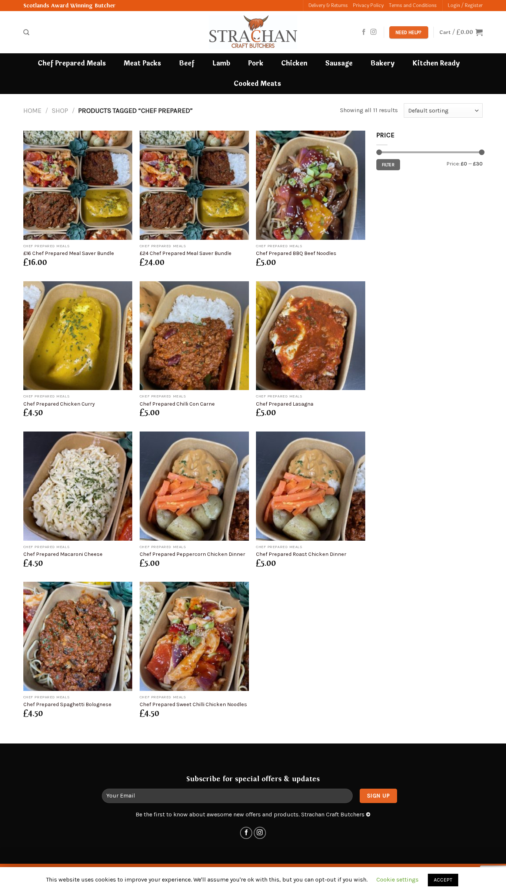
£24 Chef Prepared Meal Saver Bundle (186, 253)
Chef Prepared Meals (72, 63)
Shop (59, 111)
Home (32, 111)
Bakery (382, 63)
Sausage (339, 63)
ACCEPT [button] (443, 880)
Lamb (221, 63)
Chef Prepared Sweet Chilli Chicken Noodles (193, 704)
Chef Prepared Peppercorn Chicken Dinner (192, 554)
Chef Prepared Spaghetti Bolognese (67, 704)
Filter (388, 164)
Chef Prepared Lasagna (284, 404)
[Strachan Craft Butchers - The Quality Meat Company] (253, 32)
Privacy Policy (368, 5)
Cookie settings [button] (397, 879)
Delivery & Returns (328, 5)
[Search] (26, 32)
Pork (255, 63)
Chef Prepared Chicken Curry (59, 404)
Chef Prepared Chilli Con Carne (177, 404)
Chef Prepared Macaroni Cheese (63, 554)
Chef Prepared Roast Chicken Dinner (301, 554)
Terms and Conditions (413, 5)
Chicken (294, 63)
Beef (186, 63)
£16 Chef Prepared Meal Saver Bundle (68, 253)
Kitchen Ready (436, 63)
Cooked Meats (257, 84)
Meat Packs (142, 63)
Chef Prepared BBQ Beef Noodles (296, 253)
